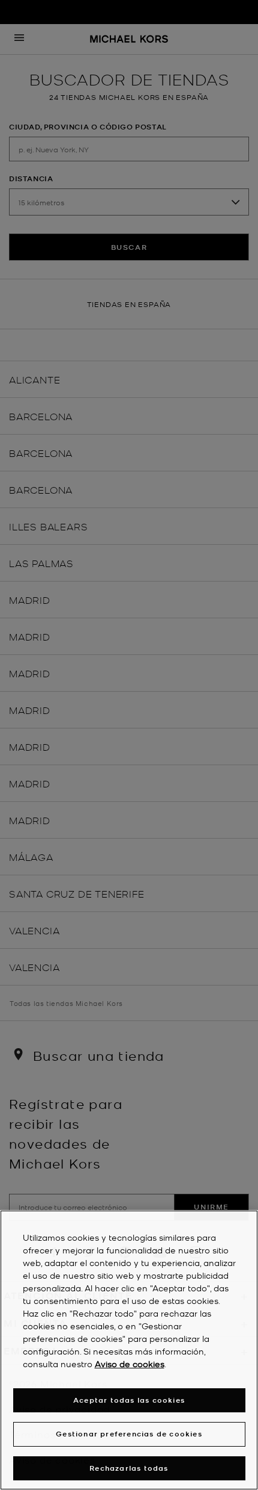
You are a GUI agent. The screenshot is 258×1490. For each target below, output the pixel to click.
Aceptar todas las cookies (129, 1400)
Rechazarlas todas (128, 1468)
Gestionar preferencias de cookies (129, 1434)
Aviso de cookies (129, 1363)
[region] (129, 1350)
